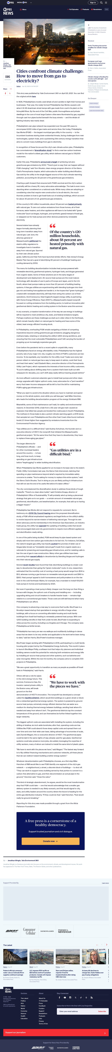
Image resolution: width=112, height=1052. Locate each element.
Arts (22, 1003)
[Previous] (102, 944)
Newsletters (97, 9)
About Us (42, 998)
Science (23, 1013)
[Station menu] (31, 2)
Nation (19, 86)
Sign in (93, 3)
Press (41, 1003)
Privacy (41, 1021)
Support (41, 1011)
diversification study (43, 150)
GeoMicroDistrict (32, 698)
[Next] (106, 944)
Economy (24, 1011)
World (31, 967)
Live (106, 9)
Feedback (42, 1006)
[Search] (101, 2)
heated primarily (75, 204)
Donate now (49, 841)
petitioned (34, 241)
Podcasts (86, 9)
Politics (58, 967)
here (34, 96)
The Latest (7, 945)
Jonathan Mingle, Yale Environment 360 (7, 65)
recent (25, 565)
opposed (42, 526)
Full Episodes (74, 9)
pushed (54, 544)
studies (32, 565)
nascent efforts (36, 556)
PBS (10, 2)
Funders (41, 1008)
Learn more (105, 883)
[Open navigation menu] (106, 2)
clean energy (94, 103)
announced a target (49, 162)
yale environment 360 (96, 111)
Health (23, 1016)
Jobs (40, 1018)
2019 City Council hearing (39, 513)
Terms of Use (43, 1024)
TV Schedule (43, 1001)
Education (24, 1018)
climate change (94, 107)
